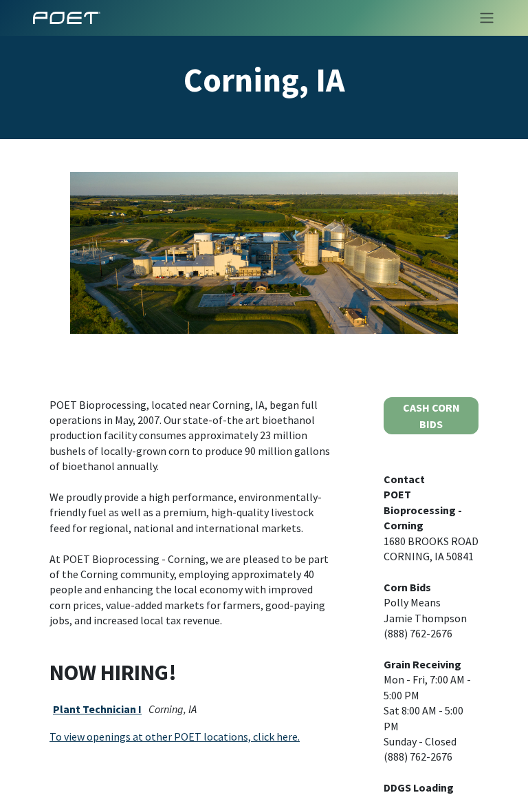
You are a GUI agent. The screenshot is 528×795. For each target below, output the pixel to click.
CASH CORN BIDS (431, 416)
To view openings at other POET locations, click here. (175, 736)
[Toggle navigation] (482, 18)
